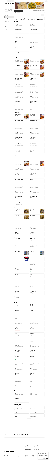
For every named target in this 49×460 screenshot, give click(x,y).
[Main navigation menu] (1, 1)
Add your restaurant (27, 446)
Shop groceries (36, 450)
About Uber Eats (36, 449)
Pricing (33, 455)
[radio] (16, 12)
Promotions (25, 450)
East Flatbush (21, 437)
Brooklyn (17, 437)
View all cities (36, 445)
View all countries (36, 446)
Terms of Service (33, 456)
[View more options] (43, 3)
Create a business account (27, 449)
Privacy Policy (26, 455)
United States (6, 437)
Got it (47, 458)
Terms (30, 455)
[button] (24, 423)
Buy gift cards (26, 445)
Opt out (44, 458)
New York (10, 437)
